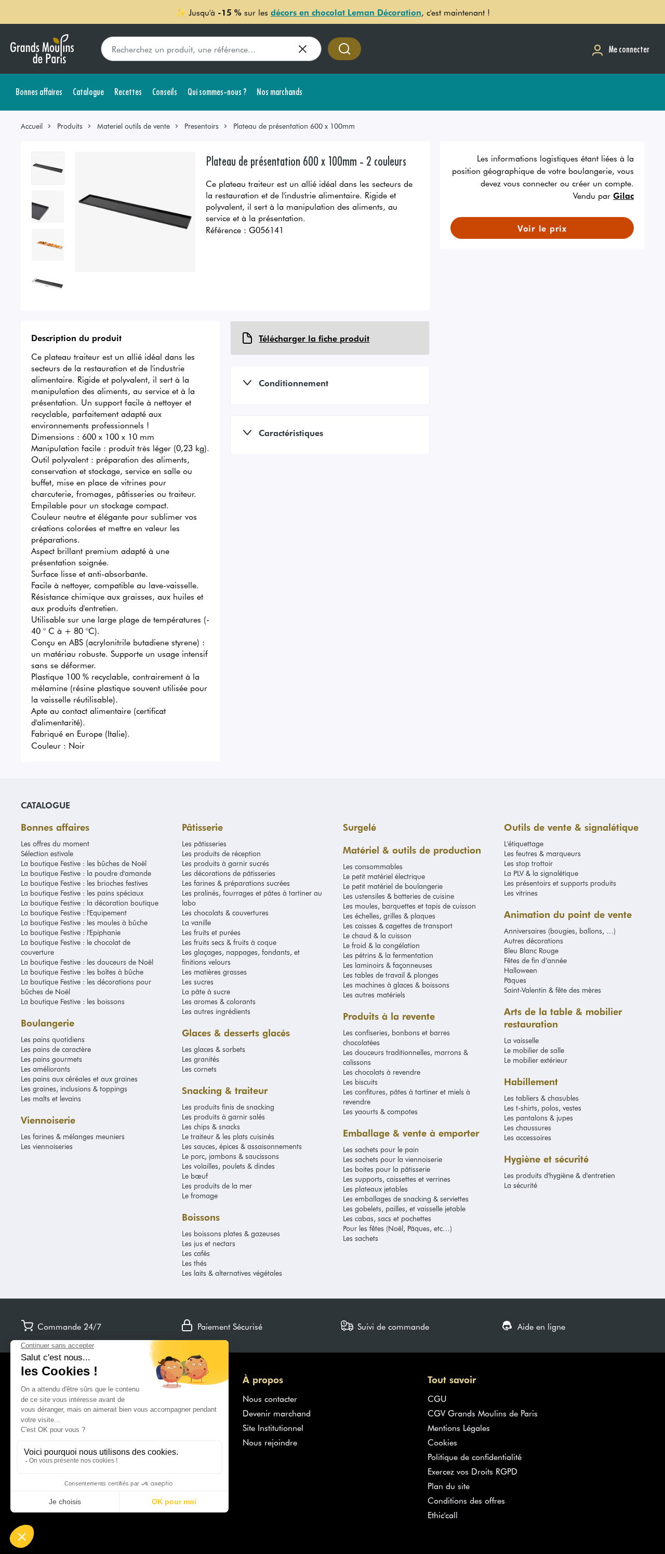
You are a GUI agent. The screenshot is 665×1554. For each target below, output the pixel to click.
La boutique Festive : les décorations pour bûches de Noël (86, 986)
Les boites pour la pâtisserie (386, 1169)
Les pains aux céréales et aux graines (79, 1079)
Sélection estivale (47, 853)
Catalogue (45, 804)
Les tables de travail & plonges (390, 975)
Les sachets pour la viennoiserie (392, 1159)
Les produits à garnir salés (223, 1116)
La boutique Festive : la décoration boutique (89, 903)
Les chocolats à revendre (381, 1072)
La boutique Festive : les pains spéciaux (82, 893)
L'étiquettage (523, 843)
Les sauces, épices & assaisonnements (242, 1146)
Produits (70, 126)
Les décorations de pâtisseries (228, 873)
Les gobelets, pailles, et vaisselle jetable (404, 1208)
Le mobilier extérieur (535, 1060)
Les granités (200, 1059)
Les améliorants (45, 1069)
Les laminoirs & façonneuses (387, 965)
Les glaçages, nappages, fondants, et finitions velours (241, 957)
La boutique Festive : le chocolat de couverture (75, 947)
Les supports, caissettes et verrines (396, 1179)
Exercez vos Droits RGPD (472, 1471)
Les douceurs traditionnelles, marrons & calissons (405, 1057)
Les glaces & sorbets (213, 1049)
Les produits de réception (221, 853)
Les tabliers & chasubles (541, 1098)
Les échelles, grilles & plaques (389, 916)
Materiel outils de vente (133, 126)
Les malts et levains (51, 1098)
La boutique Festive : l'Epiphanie (71, 932)
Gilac (623, 195)
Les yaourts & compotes (380, 1111)
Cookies (442, 1442)
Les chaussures (527, 1127)
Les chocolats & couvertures (225, 912)
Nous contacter (270, 1398)
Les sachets (360, 1238)
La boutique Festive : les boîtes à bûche (82, 972)
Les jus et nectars (208, 1243)
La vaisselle (521, 1040)
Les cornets (199, 1069)
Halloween (520, 970)
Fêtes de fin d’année (535, 960)
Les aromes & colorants (219, 1001)
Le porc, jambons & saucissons (230, 1156)
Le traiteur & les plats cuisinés (228, 1136)
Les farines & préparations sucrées (236, 883)
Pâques (515, 980)
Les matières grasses (214, 972)
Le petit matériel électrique (384, 876)
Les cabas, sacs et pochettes (387, 1218)
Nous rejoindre (270, 1442)
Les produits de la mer (217, 1186)
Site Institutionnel (273, 1427)
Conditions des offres (466, 1500)
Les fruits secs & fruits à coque (229, 942)
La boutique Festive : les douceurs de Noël (87, 962)
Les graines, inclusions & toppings (74, 1088)
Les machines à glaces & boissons (396, 985)
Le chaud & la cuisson (377, 935)
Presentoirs (201, 126)
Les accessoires (527, 1137)
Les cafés (196, 1253)
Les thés (194, 1263)
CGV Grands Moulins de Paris (483, 1412)
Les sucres (198, 982)
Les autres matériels (374, 994)
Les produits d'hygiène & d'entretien (559, 1175)
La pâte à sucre (206, 991)
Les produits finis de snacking (228, 1107)
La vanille (196, 922)
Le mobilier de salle (534, 1050)
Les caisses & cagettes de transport (398, 925)
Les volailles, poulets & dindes (228, 1166)
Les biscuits (360, 1082)
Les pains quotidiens (53, 1039)
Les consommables (373, 866)
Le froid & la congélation (381, 945)
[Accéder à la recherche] (344, 48)
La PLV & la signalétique (541, 873)
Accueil (32, 126)
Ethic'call (443, 1514)
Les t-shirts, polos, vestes (542, 1108)
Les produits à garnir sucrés (225, 863)
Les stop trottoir (528, 863)
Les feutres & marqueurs (542, 853)
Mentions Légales (459, 1427)
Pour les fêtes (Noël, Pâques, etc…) (397, 1228)
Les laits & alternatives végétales (232, 1273)
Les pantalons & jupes (538, 1118)
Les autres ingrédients (216, 1011)
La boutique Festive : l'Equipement (74, 912)
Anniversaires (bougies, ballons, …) (560, 931)
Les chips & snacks (211, 1126)
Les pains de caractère (56, 1049)
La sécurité (520, 1185)
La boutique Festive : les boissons (73, 1001)
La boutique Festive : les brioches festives (84, 883)
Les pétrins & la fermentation (388, 955)
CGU (437, 1398)
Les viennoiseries (47, 1146)
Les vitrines (521, 893)
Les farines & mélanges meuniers (73, 1136)
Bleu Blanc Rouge (531, 950)
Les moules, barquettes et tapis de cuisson (409, 906)
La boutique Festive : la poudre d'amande (86, 873)
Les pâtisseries (204, 843)
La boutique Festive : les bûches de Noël (84, 863)
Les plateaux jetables (375, 1189)
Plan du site (449, 1485)
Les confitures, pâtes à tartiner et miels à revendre (406, 1096)
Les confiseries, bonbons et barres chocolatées (396, 1037)
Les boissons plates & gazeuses (231, 1233)
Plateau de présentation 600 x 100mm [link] (294, 126)
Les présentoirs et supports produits (560, 883)
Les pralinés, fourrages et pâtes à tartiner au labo (252, 898)
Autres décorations (533, 940)
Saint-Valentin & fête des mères (552, 990)
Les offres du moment (55, 843)
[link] (36, 126)
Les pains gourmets (51, 1059)
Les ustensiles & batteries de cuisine (398, 896)
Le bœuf (195, 1176)
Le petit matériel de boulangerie (393, 886)
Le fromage (200, 1195)
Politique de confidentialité (475, 1456)
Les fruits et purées (211, 932)
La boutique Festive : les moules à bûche (84, 922)
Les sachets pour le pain (381, 1149)
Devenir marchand (277, 1412)
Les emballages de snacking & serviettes (406, 1199)
